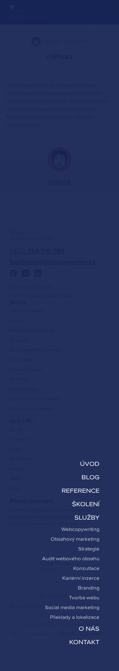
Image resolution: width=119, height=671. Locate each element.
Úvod (89, 463)
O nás (89, 628)
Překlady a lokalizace (74, 617)
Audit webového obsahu (70, 558)
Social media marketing (72, 607)
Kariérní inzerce (80, 578)
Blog (90, 477)
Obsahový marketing (75, 538)
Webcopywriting (80, 529)
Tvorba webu (84, 597)
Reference (80, 490)
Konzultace (86, 568)
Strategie (88, 548)
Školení (85, 504)
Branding (88, 587)
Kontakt (84, 642)
